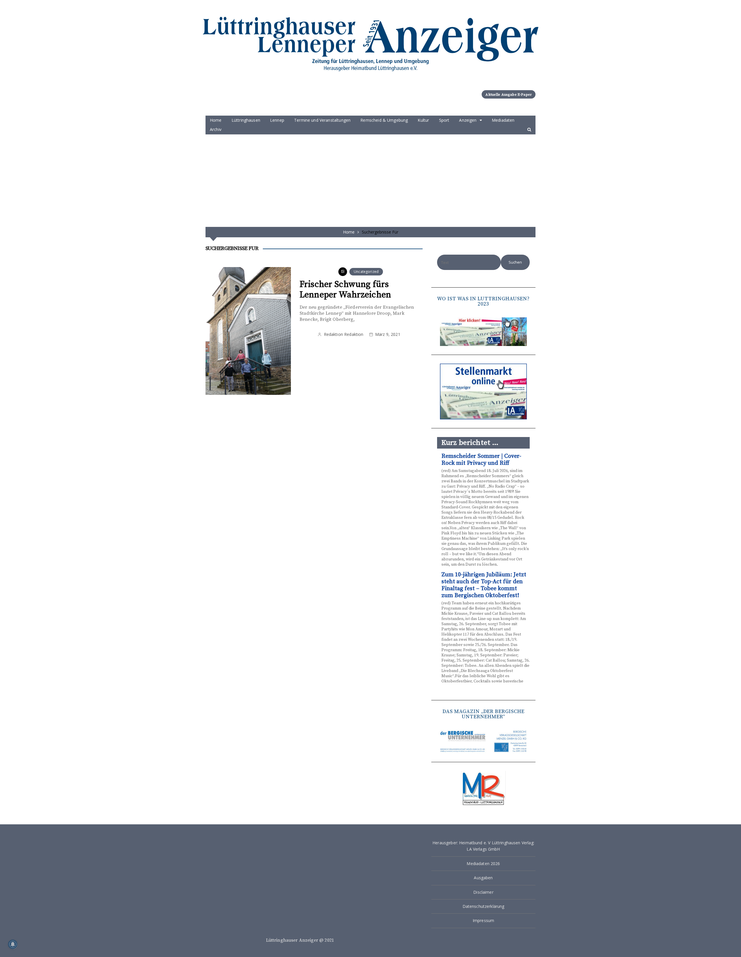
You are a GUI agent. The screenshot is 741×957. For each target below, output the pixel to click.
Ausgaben (483, 877)
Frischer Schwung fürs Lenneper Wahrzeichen (345, 289)
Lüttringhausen (246, 120)
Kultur (423, 120)
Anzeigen (467, 120)
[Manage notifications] (12, 944)
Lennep (277, 120)
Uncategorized (366, 271)
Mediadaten (503, 120)
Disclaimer (483, 892)
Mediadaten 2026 (483, 863)
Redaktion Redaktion (344, 334)
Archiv (215, 129)
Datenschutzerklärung (484, 906)
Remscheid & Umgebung (384, 120)
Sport (444, 120)
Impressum (483, 920)
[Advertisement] (370, 177)
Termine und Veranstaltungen (322, 120)
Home (216, 120)
